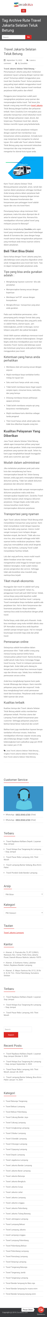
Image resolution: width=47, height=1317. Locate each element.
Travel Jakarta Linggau (15, 1203)
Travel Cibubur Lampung (16, 1133)
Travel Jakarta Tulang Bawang (18, 1214)
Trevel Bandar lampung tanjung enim (21, 1294)
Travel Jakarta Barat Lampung (18, 1171)
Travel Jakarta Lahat (14, 1192)
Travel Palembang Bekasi (16, 1246)
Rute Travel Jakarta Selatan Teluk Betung (20, 757)
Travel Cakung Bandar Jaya (17, 1117)
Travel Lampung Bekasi (15, 1224)
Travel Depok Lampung (15, 1155)
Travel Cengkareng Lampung (17, 1128)
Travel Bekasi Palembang (16, 1112)
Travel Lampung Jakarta (16, 1230)
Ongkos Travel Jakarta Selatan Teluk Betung (21, 754)
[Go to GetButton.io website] (41, 1314)
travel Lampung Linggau (15, 1235)
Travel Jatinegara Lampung (17, 1219)
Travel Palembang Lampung (17, 1251)
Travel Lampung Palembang (17, 1240)
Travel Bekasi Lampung (15, 1106)
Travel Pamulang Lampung (17, 1256)
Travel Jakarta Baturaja (15, 1176)
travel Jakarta (36, 105)
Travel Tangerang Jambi (15, 1272)
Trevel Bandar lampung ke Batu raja (20, 1283)
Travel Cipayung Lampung (16, 1149)
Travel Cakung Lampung (16, 1122)
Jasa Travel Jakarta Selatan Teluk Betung (22, 751)
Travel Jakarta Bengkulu (16, 1181)
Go (28, 37)
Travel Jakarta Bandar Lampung (19, 1165)
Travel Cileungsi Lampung (16, 1144)
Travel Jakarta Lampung (14, 933)
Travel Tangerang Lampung (17, 1278)
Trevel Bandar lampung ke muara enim (21, 1288)
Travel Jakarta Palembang (16, 1208)
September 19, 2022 (14, 60)
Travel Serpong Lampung (16, 1262)
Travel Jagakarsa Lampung (17, 1160)
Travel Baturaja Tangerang (16, 1101)
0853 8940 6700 (23, 815)
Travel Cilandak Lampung (16, 1139)
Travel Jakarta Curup (14, 1187)
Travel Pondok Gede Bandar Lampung (21, 873)
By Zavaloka (22, 63)
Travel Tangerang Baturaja (16, 1267)
